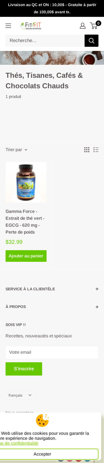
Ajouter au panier (26, 256)
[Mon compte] (82, 26)
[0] (93, 25)
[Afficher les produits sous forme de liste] (95, 149)
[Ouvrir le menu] (8, 26)
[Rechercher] (91, 41)
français (15, 395)
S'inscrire (24, 368)
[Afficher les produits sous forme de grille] (86, 149)
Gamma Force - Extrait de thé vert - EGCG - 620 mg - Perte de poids (25, 221)
